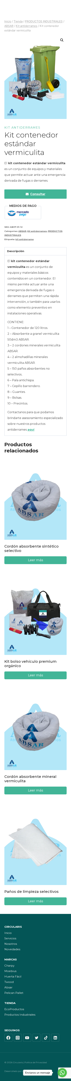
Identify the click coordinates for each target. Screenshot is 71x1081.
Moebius (10, 971)
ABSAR (22, 231)
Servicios (10, 938)
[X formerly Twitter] (37, 1038)
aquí (30, 429)
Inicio (8, 933)
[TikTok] (46, 1038)
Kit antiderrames (22, 127)
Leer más (35, 560)
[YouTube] (27, 1038)
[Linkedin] (55, 1038)
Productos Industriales (19, 1014)
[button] (62, 40)
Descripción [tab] (15, 251)
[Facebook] (8, 1038)
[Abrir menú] (63, 8)
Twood (9, 982)
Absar (8, 987)
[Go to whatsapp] (62, 1072)
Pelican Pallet (13, 993)
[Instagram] (18, 1038)
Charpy (9, 965)
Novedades (12, 949)
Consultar (37, 194)
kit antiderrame (24, 239)
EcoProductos (14, 1009)
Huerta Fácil (12, 976)
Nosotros (10, 944)
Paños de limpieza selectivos (31, 891)
